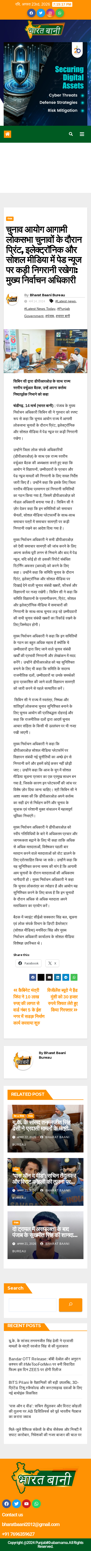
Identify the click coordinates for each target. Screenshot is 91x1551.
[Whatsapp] (36, 1503)
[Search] (70, 1305)
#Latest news (65, 301)
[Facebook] (6, 1503)
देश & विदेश (19, 1116)
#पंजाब (49, 316)
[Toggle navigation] (82, 134)
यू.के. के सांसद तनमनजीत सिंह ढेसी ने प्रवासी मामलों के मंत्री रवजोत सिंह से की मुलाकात (41, 1128)
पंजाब (10, 218)
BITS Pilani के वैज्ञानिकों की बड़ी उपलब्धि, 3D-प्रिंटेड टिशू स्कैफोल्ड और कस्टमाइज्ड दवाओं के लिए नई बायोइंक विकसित (45, 1387)
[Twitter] (16, 1503)
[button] (71, 134)
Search (16, 1288)
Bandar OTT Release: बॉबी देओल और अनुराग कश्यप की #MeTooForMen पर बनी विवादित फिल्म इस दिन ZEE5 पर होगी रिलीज (45, 1364)
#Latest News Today (39, 309)
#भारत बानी (63, 316)
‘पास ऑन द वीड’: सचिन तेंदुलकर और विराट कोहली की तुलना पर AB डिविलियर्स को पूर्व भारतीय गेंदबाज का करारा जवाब (45, 1411)
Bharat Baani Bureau (47, 295)
